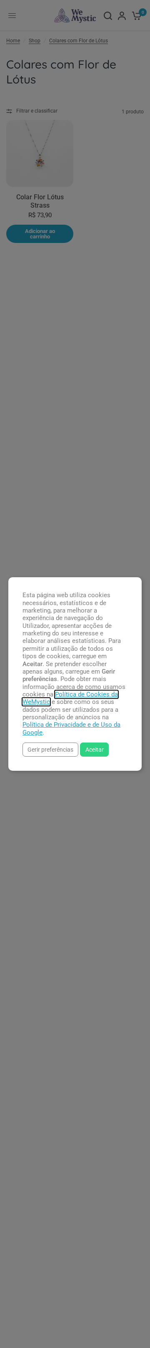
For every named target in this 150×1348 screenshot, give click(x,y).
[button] (50, 749)
